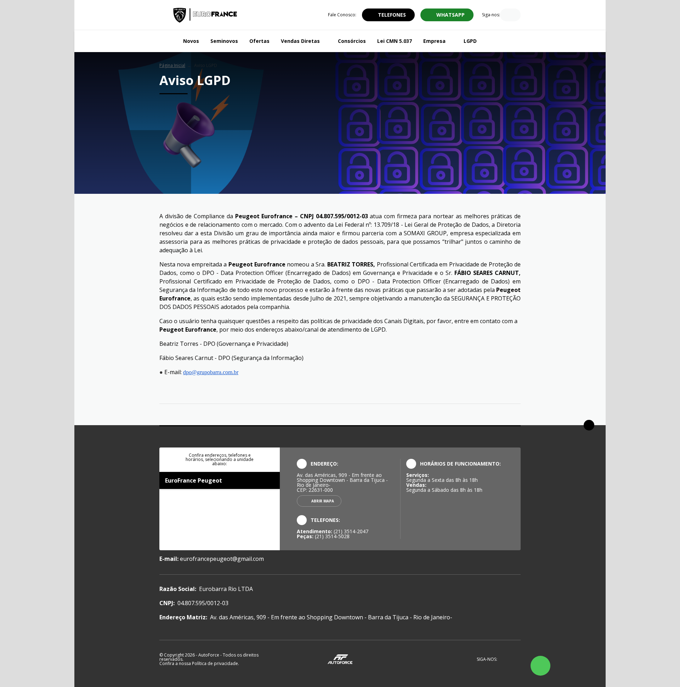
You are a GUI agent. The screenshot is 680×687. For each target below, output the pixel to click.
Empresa (434, 41)
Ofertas (259, 41)
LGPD (470, 41)
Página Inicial (172, 65)
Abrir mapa (322, 501)
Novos (191, 41)
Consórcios (352, 41)
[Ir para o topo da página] (589, 425)
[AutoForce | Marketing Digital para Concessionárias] (340, 659)
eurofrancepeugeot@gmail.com (222, 559)
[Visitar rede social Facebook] (505, 15)
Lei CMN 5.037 (394, 41)
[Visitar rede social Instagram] (515, 15)
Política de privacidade (215, 663)
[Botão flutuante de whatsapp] (540, 666)
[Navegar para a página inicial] (168, 41)
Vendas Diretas (300, 41)
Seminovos (224, 41)
